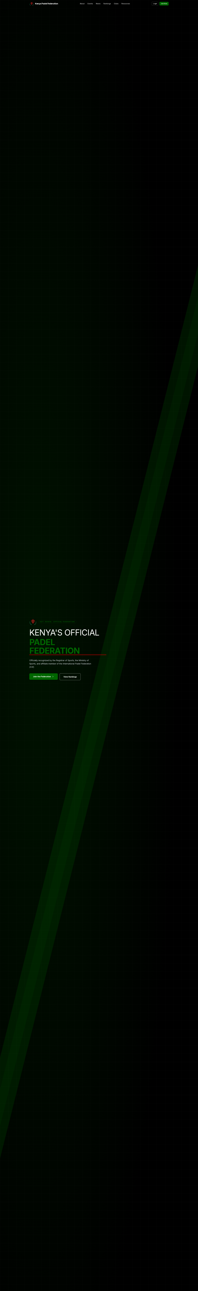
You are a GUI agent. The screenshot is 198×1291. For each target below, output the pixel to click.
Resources (125, 4)
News (98, 4)
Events (90, 4)
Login (155, 3)
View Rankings (70, 677)
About (82, 4)
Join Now (164, 3)
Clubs (116, 4)
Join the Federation (42, 676)
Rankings (107, 4)
